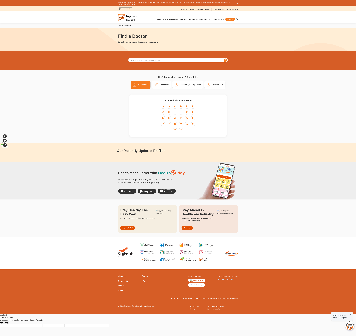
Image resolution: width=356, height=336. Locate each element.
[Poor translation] (6, 322)
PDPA (208, 306)
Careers (145, 276)
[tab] (141, 85)
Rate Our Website (218, 306)
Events (121, 286)
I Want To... (230, 19)
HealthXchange (198, 280)
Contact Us (123, 281)
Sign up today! (128, 228)
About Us (122, 276)
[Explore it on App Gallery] (167, 191)
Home (119, 25)
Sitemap (192, 309)
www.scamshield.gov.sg (126, 4)
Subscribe (187, 228)
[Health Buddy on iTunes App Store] (127, 191)
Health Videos (198, 285)
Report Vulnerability (214, 309)
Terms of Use (194, 306)
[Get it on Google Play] (147, 191)
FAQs (144, 281)
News (120, 290)
